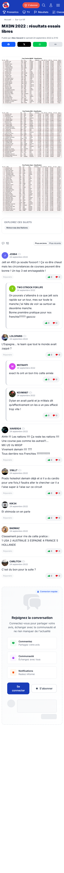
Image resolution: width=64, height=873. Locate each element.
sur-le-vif (20, 19)
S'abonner (46, 688)
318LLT (13, 470)
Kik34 (13, 503)
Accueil (7, 19)
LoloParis (16, 336)
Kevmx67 (22, 392)
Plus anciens (41, 243)
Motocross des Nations (17, 227)
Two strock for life (30, 287)
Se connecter (18, 688)
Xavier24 (15, 428)
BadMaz (15, 528)
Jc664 (13, 254)
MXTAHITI (22, 365)
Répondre (7, 277)
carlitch (15, 561)
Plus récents (55, 243)
